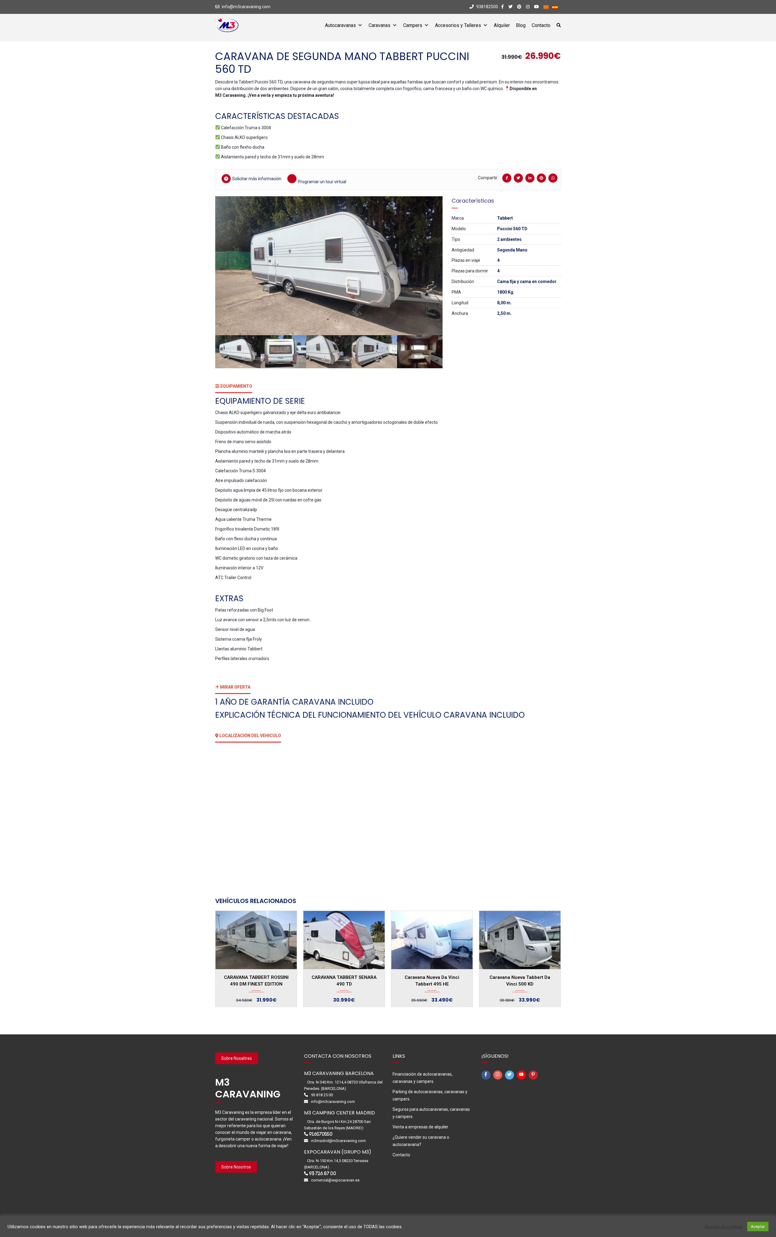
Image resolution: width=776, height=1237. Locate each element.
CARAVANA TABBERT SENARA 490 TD (344, 981)
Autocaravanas (340, 25)
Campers (412, 25)
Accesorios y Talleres (458, 25)
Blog (521, 25)
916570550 (321, 1134)
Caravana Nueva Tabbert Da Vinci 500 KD (520, 981)
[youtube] (522, 1075)
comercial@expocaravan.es (335, 1180)
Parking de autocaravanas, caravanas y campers (430, 1095)
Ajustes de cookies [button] (723, 1226)
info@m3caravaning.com (246, 6)
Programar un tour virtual (322, 181)
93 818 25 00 (322, 1095)
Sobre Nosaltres (236, 1058)
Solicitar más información (256, 178)
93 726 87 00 (322, 1173)
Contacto (541, 25)
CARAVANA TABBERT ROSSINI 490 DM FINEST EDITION (256, 981)
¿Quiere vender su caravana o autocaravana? (421, 1141)
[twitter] (510, 1075)
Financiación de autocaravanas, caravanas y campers (423, 1078)
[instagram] (498, 1075)
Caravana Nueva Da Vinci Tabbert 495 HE (432, 981)
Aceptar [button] (758, 1226)
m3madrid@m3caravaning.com (338, 1140)
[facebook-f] (486, 1075)
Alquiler (502, 25)
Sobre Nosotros (236, 1167)
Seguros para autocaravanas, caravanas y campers (431, 1113)
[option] (329, 265)
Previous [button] (228, 265)
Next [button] (429, 265)
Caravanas (379, 25)
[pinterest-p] (534, 1075)
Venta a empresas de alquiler (420, 1126)
